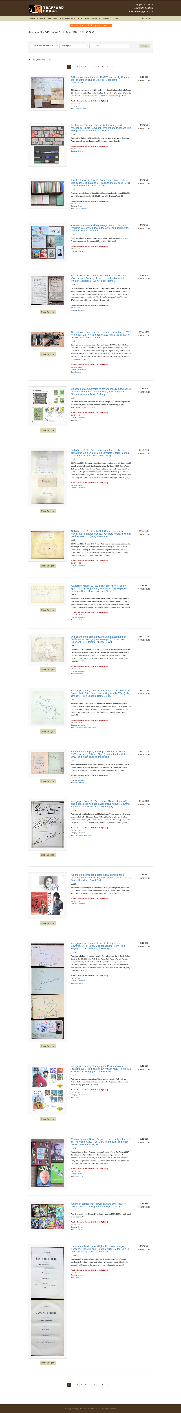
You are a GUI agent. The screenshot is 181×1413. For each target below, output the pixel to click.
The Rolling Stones (90, 727)
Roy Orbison (79, 727)
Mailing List (96, 18)
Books (80, 1173)
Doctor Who (79, 1176)
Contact (115, 18)
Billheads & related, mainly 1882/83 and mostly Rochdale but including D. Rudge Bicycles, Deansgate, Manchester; (101, 80)
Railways (84, 108)
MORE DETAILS (144, 80)
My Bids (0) (146, 18)
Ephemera (81, 106)
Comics (80, 1227)
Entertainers (79, 673)
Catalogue (41, 18)
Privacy (67, 1409)
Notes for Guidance (67, 18)
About (87, 18)
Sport (76, 420)
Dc (76, 1229)
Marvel (80, 1229)
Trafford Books (46, 9)
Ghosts (77, 208)
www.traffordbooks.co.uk (92, 1409)
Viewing (106, 18)
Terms (79, 18)
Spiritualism (84, 208)
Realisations (52, 18)
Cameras (78, 372)
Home (32, 18)
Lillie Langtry (79, 835)
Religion (80, 206)
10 (107, 67)
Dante (77, 1277)
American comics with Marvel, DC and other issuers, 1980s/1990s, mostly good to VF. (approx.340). (98, 1205)
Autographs (81, 417)
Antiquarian (81, 310)
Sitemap (74, 1409)
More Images (47, 312)
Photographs (82, 369)
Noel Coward (88, 835)
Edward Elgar (79, 782)
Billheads (78, 108)
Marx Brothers (79, 620)
